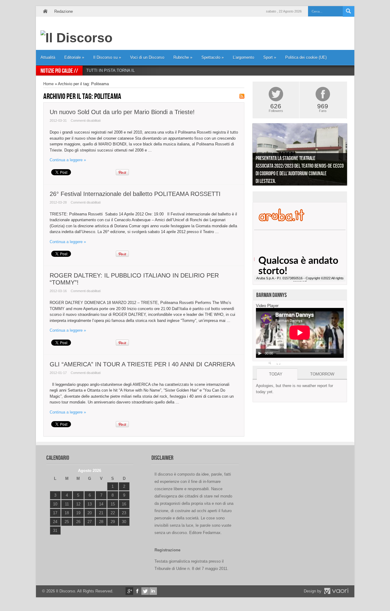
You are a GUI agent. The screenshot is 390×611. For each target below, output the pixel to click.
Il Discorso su (107, 57)
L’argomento (243, 57)
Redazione (63, 11)
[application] (300, 333)
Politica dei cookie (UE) (306, 57)
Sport (269, 57)
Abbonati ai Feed (241, 96)
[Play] (259, 353)
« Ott (53, 538)
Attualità (48, 57)
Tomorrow (322, 374)
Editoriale (74, 57)
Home (45, 11)
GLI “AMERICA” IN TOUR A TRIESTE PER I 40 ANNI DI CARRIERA (142, 364)
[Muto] (270, 362)
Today (275, 374)
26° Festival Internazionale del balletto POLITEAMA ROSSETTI (135, 193)
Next (351, 155)
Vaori (336, 591)
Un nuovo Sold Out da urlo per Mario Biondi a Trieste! (122, 112)
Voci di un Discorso (147, 57)
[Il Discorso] (76, 37)
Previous (248, 155)
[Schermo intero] (278, 362)
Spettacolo (212, 57)
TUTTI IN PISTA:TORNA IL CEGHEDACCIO (125, 70)
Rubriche (182, 57)
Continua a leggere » (68, 160)
